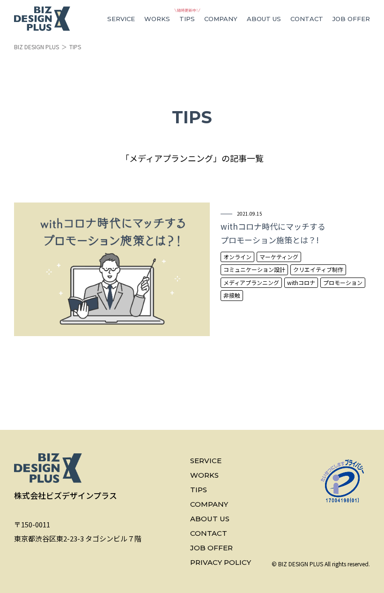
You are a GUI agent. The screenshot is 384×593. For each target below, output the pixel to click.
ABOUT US (264, 19)
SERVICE (121, 19)
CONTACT (306, 19)
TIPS (187, 19)
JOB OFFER (351, 19)
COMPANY (220, 19)
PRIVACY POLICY (220, 562)
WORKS (157, 19)
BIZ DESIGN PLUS (36, 47)
